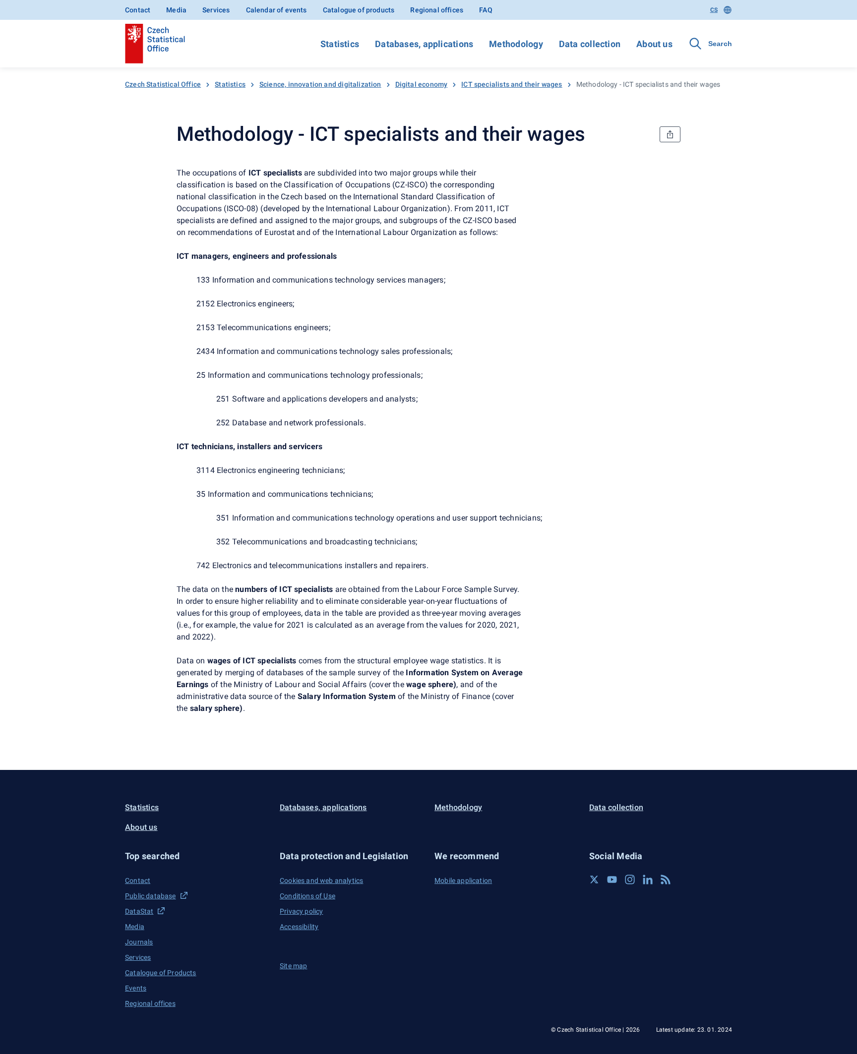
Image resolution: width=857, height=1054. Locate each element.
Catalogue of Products (160, 973)
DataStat (139, 911)
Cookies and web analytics (321, 880)
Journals (139, 942)
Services (216, 10)
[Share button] (670, 134)
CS (714, 9)
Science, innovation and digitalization (320, 84)
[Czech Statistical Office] (155, 43)
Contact (137, 10)
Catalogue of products (359, 10)
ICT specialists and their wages (511, 84)
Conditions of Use (307, 896)
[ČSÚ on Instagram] (630, 879)
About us (654, 44)
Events (135, 988)
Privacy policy (301, 911)
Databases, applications (424, 44)
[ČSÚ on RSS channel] (666, 879)
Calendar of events (276, 10)
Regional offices (436, 10)
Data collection (589, 44)
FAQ (485, 10)
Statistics (339, 44)
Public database (150, 896)
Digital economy (421, 84)
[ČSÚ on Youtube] (612, 879)
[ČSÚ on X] (594, 879)
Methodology (516, 44)
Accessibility (299, 927)
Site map (293, 966)
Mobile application (463, 880)
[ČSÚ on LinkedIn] (648, 879)
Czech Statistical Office (163, 84)
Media (176, 10)
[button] (196, 856)
